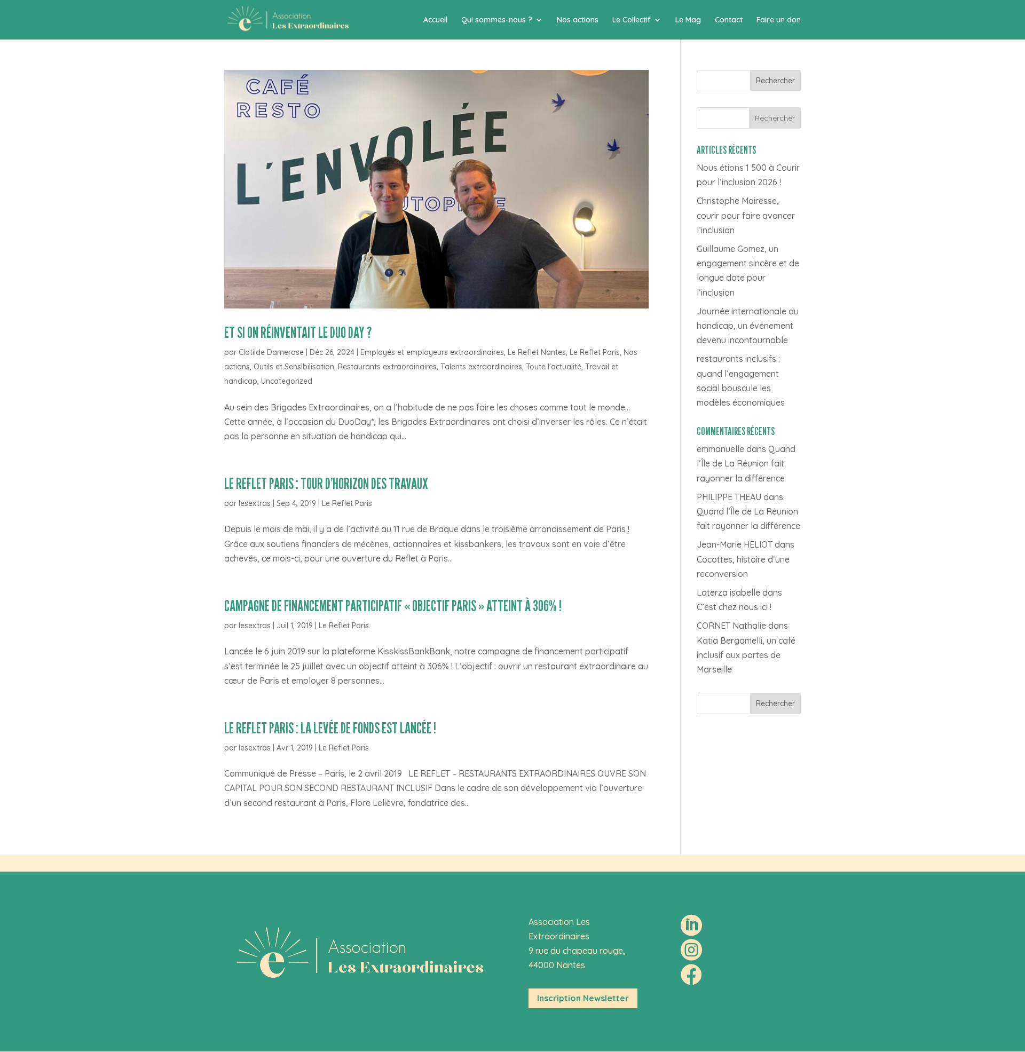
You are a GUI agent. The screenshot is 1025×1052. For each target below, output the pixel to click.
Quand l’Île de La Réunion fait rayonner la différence (746, 463)
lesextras (255, 503)
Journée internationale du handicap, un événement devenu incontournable (748, 325)
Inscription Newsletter (583, 998)
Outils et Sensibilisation (294, 366)
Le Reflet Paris (595, 352)
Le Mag (688, 20)
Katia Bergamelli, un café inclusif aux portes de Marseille (746, 655)
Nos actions (577, 20)
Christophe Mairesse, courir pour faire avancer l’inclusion (746, 215)
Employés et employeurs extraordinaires (432, 352)
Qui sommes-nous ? (496, 20)
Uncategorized (286, 381)
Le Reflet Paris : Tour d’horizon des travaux (326, 483)
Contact (729, 20)
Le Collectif (631, 20)
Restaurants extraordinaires (387, 366)
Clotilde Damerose (271, 352)
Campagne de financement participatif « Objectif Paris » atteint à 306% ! (393, 605)
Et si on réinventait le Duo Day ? (298, 332)
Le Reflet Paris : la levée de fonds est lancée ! (330, 727)
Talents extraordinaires (481, 366)
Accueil (435, 20)
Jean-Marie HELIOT (734, 544)
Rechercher (775, 80)
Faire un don (778, 20)
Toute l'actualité (553, 366)
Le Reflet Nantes (537, 352)
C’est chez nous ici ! (734, 607)
